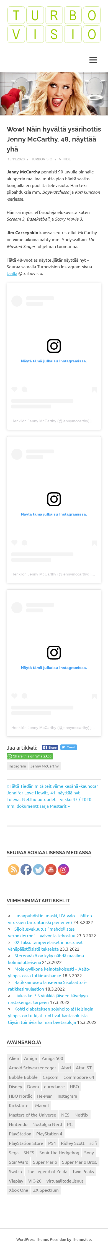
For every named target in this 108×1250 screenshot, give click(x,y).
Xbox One (18, 1190)
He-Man (45, 1096)
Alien (14, 1058)
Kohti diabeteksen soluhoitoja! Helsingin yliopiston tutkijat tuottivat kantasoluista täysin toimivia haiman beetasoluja (50, 1015)
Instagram (17, 765)
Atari (66, 1067)
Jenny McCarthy (44, 765)
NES (65, 1114)
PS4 (52, 1143)
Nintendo (18, 1124)
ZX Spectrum (46, 1190)
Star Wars (18, 1162)
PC (70, 1124)
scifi (93, 1143)
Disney (15, 1086)
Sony (89, 1152)
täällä (12, 273)
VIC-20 (35, 1180)
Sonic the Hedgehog (59, 1152)
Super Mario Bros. (79, 1162)
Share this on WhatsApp (32, 756)
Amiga (30, 1058)
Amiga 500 (52, 1058)
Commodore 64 (78, 1077)
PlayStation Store (26, 1143)
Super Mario (45, 1162)
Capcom (50, 1077)
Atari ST (84, 1067)
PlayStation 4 (49, 1133)
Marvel (42, 1105)
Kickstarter (19, 1105)
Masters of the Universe (32, 1114)
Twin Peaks (83, 1171)
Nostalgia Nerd (47, 1124)
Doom (33, 1086)
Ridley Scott (72, 1143)
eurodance (54, 1086)
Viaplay (16, 1180)
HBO (74, 1086)
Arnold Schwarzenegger (32, 1067)
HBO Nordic (20, 1096)
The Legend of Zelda (47, 1171)
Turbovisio (41, 158)
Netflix (81, 1114)
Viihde (65, 158)
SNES (29, 1152)
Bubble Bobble (23, 1077)
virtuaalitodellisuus (65, 1180)
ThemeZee (81, 1239)
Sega (14, 1152)
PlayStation (20, 1133)
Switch (15, 1171)
